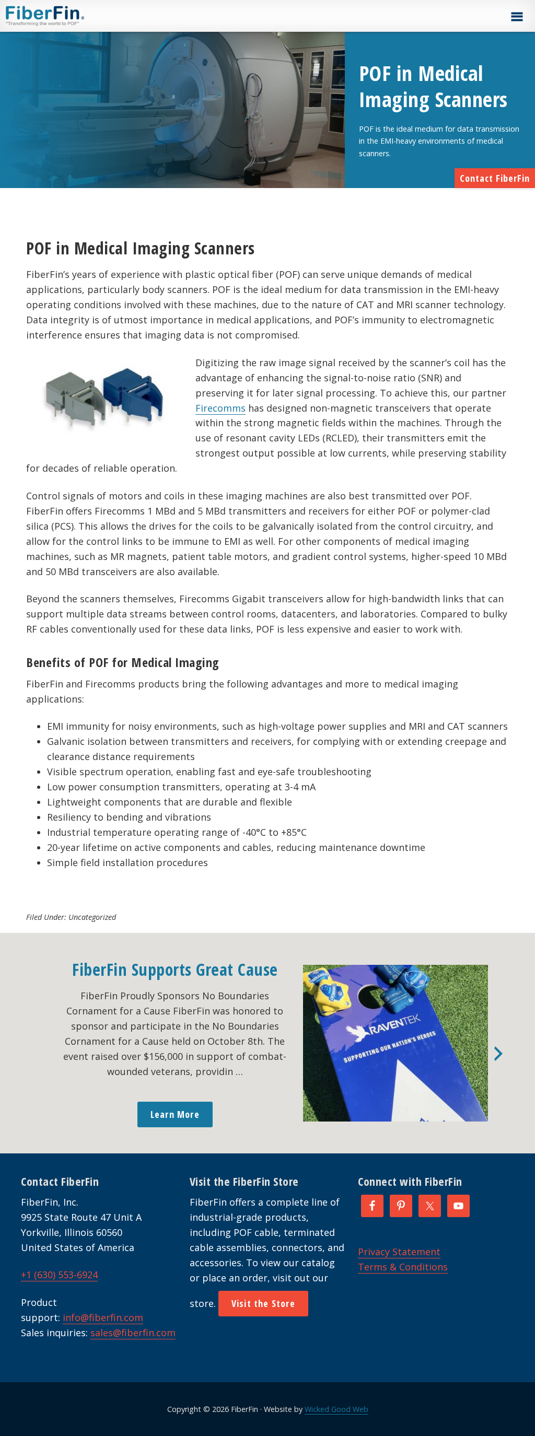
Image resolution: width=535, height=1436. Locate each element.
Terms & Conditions (403, 1266)
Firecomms (220, 408)
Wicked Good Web (336, 1409)
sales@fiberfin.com (133, 1332)
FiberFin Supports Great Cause (175, 969)
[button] (517, 17)
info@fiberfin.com (103, 1317)
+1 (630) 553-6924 (59, 1274)
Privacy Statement (399, 1251)
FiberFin (64, 15)
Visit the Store (263, 1303)
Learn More (175, 1114)
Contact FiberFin (495, 178)
